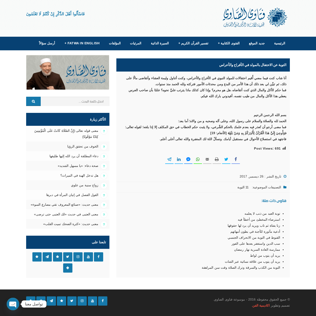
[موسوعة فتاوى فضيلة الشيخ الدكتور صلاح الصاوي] (255, 17)
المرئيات (135, 43)
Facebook (98, 257)
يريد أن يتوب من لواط (265, 255)
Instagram (78, 257)
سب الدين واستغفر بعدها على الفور (256, 243)
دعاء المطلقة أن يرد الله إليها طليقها (74, 156)
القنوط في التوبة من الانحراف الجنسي (254, 237)
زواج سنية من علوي (84, 185)
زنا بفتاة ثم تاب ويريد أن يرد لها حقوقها (254, 225)
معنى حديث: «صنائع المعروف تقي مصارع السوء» (64, 204)
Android (67, 268)
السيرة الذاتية (160, 43)
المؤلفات (115, 43)
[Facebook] (102, 301)
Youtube (88, 257)
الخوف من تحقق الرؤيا (82, 146)
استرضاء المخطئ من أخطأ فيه (259, 219)
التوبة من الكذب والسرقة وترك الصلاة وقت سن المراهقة (241, 267)
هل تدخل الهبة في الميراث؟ (79, 175)
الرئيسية (279, 43)
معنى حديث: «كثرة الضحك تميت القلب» (70, 224)
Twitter (67, 257)
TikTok (57, 257)
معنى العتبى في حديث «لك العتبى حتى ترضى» (66, 214)
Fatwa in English (82, 43)
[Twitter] (72, 301)
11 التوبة (243, 187)
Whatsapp (37, 257)
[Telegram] (51, 301)
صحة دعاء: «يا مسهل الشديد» (78, 166)
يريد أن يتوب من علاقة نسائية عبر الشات (252, 261)
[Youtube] (92, 301)
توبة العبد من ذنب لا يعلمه (262, 213)
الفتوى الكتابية (229, 43)
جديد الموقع (257, 43)
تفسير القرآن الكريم (193, 43)
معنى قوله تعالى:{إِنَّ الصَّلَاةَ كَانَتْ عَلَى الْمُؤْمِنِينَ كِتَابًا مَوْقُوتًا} (66, 133)
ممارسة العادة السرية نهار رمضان (257, 249)
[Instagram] (82, 301)
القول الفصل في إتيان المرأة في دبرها (72, 195)
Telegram (47, 257)
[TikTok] (61, 301)
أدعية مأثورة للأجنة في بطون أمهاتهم (255, 231)
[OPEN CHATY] (13, 304)
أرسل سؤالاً (47, 43)
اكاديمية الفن (261, 305)
